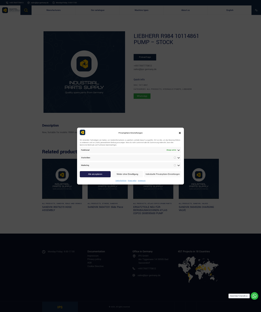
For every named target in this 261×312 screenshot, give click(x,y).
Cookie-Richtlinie (120, 181)
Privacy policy (132, 181)
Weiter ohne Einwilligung (127, 174)
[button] (179, 133)
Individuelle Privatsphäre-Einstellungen (163, 174)
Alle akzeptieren (95, 174)
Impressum (142, 181)
